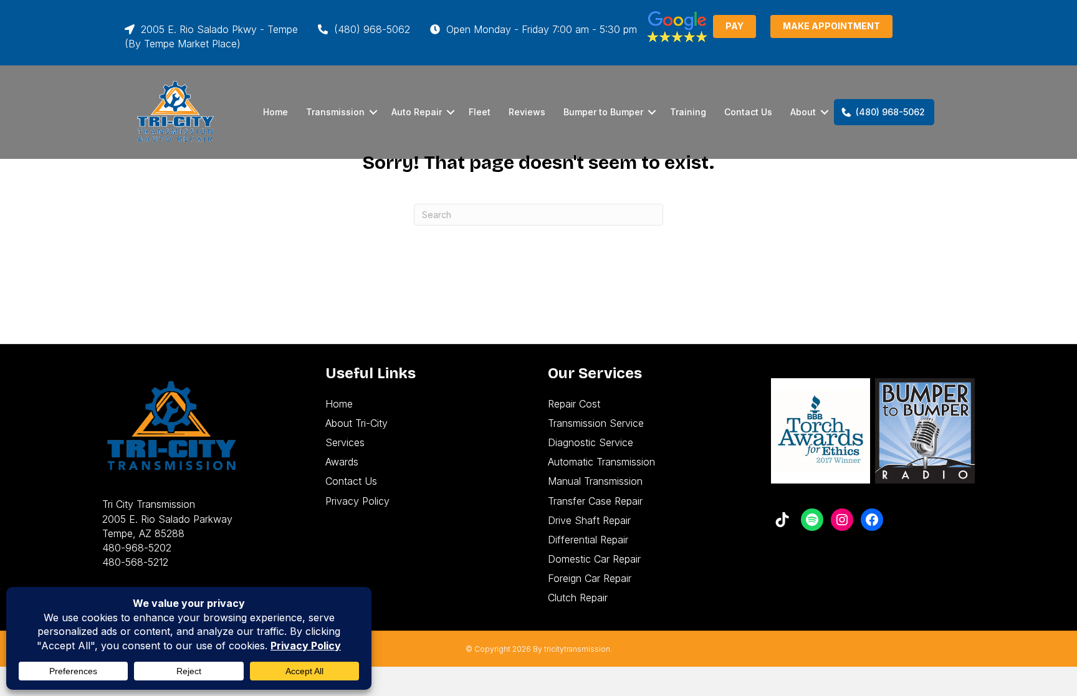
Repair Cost (574, 404)
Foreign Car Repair (589, 578)
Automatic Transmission (601, 461)
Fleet (480, 112)
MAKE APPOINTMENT (831, 26)
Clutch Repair (578, 597)
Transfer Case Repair (595, 501)
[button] (373, 112)
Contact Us (748, 112)
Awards (341, 461)
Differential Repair (588, 539)
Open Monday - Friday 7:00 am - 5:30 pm (540, 29)
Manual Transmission (595, 481)
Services (345, 442)
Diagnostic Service (590, 442)
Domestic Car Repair (594, 559)
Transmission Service (596, 423)
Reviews (527, 112)
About (803, 112)
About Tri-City (356, 423)
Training (688, 112)
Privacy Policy (357, 501)
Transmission (335, 112)
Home (275, 112)
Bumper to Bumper (603, 112)
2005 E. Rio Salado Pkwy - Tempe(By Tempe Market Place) (211, 36)
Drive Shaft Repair (589, 520)
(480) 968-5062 (370, 29)
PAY (734, 26)
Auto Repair (416, 112)
